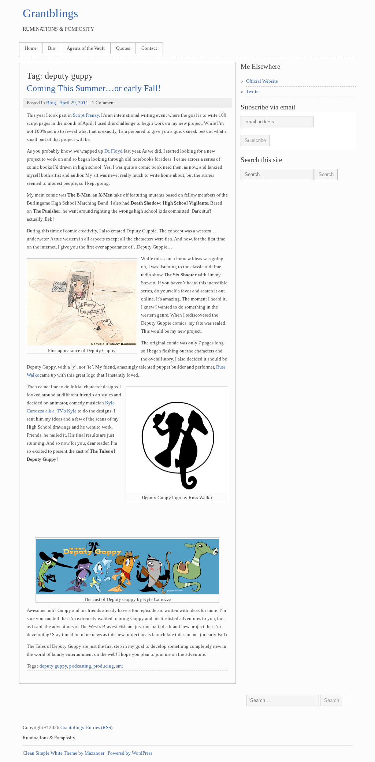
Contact (149, 48)
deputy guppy (53, 666)
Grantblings (50, 13)
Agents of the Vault (86, 48)
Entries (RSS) (99, 727)
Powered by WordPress (130, 753)
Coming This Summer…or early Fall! (94, 88)
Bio (51, 48)
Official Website (262, 81)
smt (119, 666)
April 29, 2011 (73, 102)
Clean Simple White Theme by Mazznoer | (65, 753)
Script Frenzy (86, 115)
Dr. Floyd (113, 151)
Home (31, 48)
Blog (51, 102)
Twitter (253, 91)
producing (103, 666)
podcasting (80, 666)
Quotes (123, 48)
